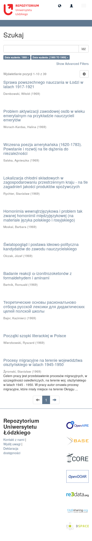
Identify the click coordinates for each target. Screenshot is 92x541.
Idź (84, 49)
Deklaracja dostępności (11, 450)
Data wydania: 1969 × (17, 57)
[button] (60, 5)
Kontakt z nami (13, 439)
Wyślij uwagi (12, 444)
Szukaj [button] (11, 23)
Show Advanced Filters (72, 63)
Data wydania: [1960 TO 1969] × (50, 57)
